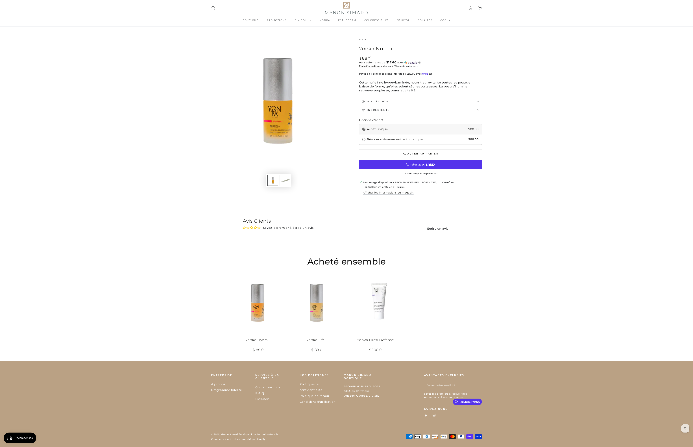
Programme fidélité (226, 390)
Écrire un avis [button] (437, 228)
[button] (213, 8)
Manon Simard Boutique (235, 434)
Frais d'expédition (370, 66)
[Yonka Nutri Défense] (375, 303)
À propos (218, 384)
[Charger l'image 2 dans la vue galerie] (284, 180)
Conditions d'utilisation (317, 401)
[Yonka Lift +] (317, 303)
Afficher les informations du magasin (388, 192)
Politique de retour (314, 396)
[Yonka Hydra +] (258, 303)
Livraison (262, 399)
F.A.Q (259, 393)
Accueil (364, 39)
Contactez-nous (267, 387)
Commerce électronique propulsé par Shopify (238, 439)
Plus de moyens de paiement (420, 173)
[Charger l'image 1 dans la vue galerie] (272, 180)
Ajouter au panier (420, 153)
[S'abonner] (480, 385)
